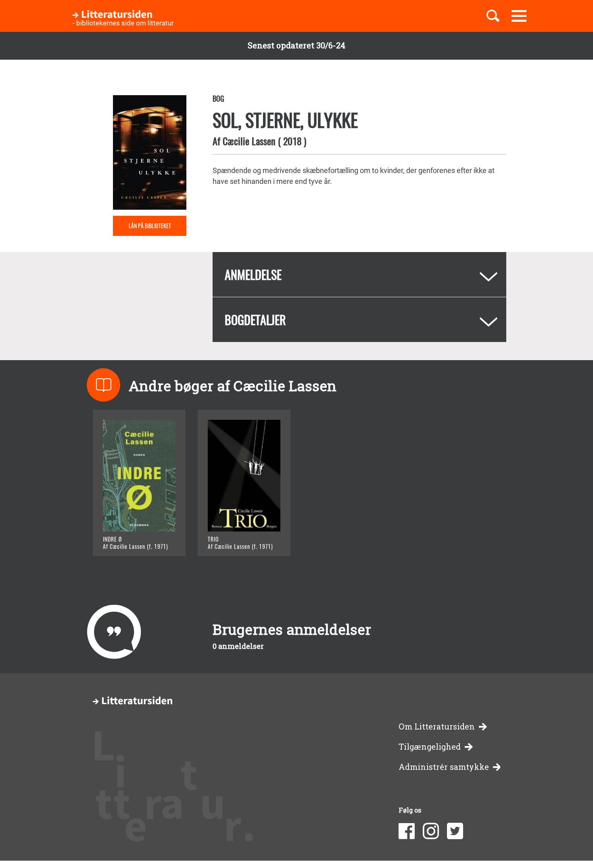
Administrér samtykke (444, 766)
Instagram (431, 831)
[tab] (359, 274)
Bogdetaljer (255, 320)
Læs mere (129, 540)
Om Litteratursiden (437, 726)
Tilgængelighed (430, 746)
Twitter (455, 831)
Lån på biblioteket (150, 225)
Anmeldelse (253, 274)
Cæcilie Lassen (249, 140)
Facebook (407, 831)
